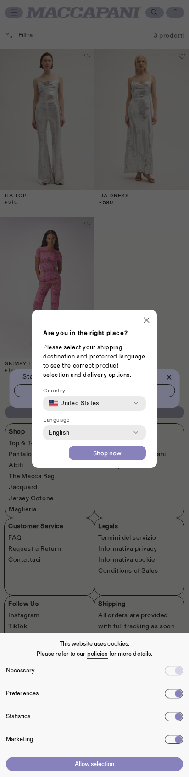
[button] (146, 321)
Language (56, 420)
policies (97, 653)
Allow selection (94, 763)
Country (54, 390)
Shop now (107, 453)
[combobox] (74, 403)
